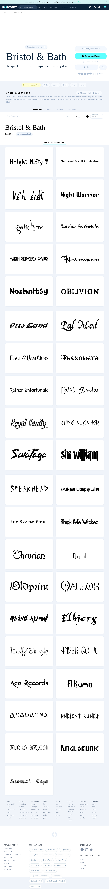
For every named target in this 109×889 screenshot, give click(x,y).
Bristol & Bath (52, 97)
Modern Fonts (47, 860)
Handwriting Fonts (62, 855)
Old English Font (36, 881)
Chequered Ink (85, 93)
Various (55, 85)
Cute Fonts (34, 860)
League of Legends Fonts (39, 876)
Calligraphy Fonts (37, 850)
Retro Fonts (35, 865)
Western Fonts (50, 871)
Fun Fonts (46, 865)
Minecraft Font (9, 852)
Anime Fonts (56, 876)
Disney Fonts (35, 886)
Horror (82, 85)
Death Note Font (10, 849)
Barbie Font (8, 866)
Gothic (46, 85)
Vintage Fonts (61, 860)
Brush (65, 85)
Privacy (82, 859)
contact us (77, 2)
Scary (74, 85)
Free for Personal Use (31, 85)
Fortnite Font (8, 869)
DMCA (82, 868)
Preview (95, 114)
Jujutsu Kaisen (9, 860)
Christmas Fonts (60, 865)
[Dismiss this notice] (107, 2)
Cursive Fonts (51, 850)
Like (87, 67)
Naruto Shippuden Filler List (55, 881)
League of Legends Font (13, 855)
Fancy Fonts (35, 855)
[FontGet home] (9, 7)
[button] (90, 7)
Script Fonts (65, 850)
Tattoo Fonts (48, 855)
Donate (97, 93)
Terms (82, 862)
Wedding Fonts (36, 871)
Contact (83, 865)
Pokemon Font (9, 857)
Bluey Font (8, 863)
